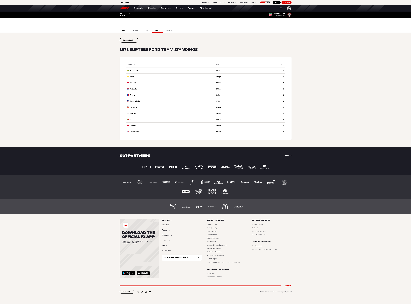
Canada (133, 125)
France (132, 95)
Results (152, 8)
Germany (133, 107)
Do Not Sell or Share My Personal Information (223, 262)
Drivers (179, 8)
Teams (191, 8)
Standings (166, 8)
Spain (132, 76)
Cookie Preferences (214, 277)
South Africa (134, 70)
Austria (133, 113)
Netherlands (134, 89)
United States (135, 131)
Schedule (138, 8)
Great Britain (135, 101)
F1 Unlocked (206, 8)
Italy (131, 119)
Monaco (133, 82)
